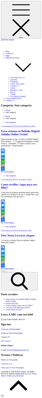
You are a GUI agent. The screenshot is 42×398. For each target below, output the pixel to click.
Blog (7, 51)
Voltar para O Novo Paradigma (12, 368)
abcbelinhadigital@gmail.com (18, 350)
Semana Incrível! (12, 303)
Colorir (13, 94)
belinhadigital (9, 172)
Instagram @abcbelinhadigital (12, 333)
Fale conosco (6, 341)
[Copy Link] (21, 165)
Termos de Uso (6, 364)
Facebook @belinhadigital (10, 329)
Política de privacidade (15, 376)
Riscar (12, 92)
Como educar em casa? (14, 310)
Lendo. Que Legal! (17, 84)
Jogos (8, 56)
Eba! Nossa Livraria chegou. (18, 235)
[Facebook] (21, 150)
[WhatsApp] (21, 161)
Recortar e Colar (16, 90)
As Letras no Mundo (18, 96)
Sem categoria (11, 122)
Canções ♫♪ (14, 86)
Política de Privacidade (9, 360)
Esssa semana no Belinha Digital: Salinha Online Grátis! (20, 133)
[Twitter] (21, 154)
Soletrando (14, 82)
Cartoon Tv (10, 54)
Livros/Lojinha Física (13, 98)
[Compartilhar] (21, 169)
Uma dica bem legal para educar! (18, 307)
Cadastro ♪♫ (10, 100)
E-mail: (3, 350)
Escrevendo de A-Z (17, 78)
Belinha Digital (6, 44)
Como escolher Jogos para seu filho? (19, 305)
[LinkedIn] (21, 158)
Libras (12, 88)
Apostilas (13, 80)
